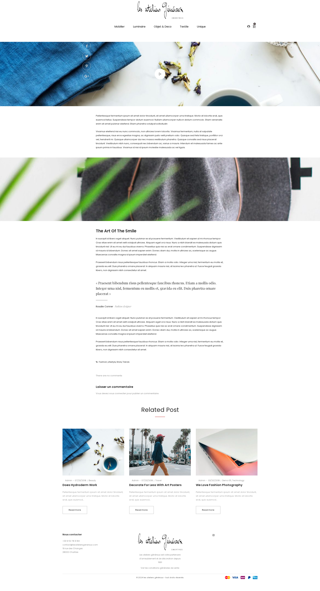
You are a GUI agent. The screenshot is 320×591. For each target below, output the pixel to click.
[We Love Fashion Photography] (227, 452)
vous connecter (117, 393)
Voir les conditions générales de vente (160, 567)
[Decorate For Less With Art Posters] (160, 452)
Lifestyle (112, 361)
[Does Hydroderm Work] (93, 452)
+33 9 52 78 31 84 (71, 541)
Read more (75, 510)
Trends (126, 361)
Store (119, 361)
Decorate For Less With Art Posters (155, 485)
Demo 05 (226, 480)
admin (67, 480)
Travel (158, 480)
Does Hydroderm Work (79, 485)
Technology (238, 480)
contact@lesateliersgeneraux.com (80, 544)
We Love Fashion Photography (219, 485)
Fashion (103, 361)
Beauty (92, 480)
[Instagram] (213, 535)
